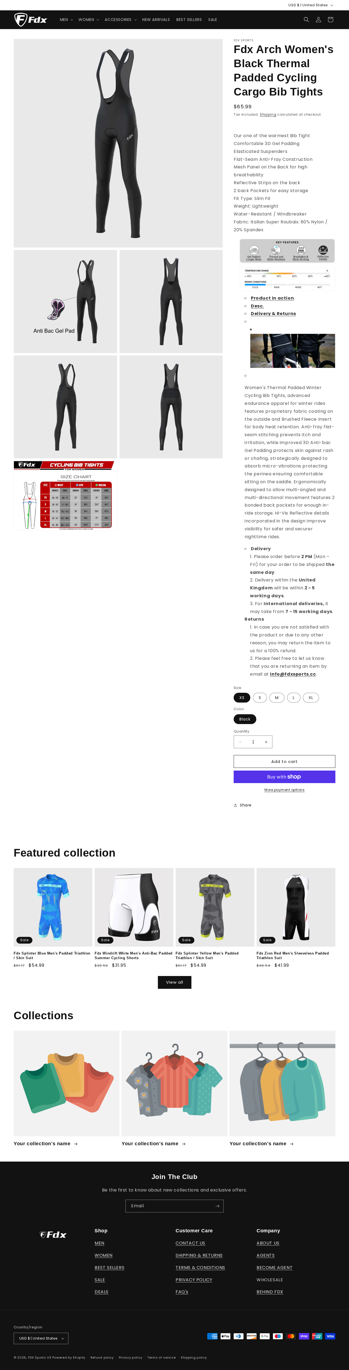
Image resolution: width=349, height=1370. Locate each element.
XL (311, 697)
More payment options (284, 789)
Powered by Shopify (68, 1357)
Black (245, 719)
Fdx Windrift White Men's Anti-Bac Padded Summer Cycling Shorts (134, 955)
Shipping (268, 114)
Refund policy (102, 1357)
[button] (66, 19)
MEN (99, 1243)
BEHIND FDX (270, 1292)
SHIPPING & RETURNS (199, 1255)
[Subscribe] (217, 1206)
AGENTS (266, 1255)
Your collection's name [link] (43, 1143)
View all (174, 982)
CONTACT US (190, 1243)
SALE (100, 1280)
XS (242, 697)
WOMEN (104, 1255)
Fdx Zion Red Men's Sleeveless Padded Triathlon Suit (293, 955)
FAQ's (182, 1292)
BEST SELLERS (109, 1267)
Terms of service (161, 1357)
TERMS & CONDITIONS (200, 1267)
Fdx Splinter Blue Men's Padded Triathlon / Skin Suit (52, 955)
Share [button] (246, 805)
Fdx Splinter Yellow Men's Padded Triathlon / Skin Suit (207, 955)
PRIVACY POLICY (194, 1280)
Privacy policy (130, 1357)
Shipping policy (194, 1357)
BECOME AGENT (275, 1267)
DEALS (102, 1292)
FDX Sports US (40, 1357)
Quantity (241, 731)
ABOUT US (268, 1243)
